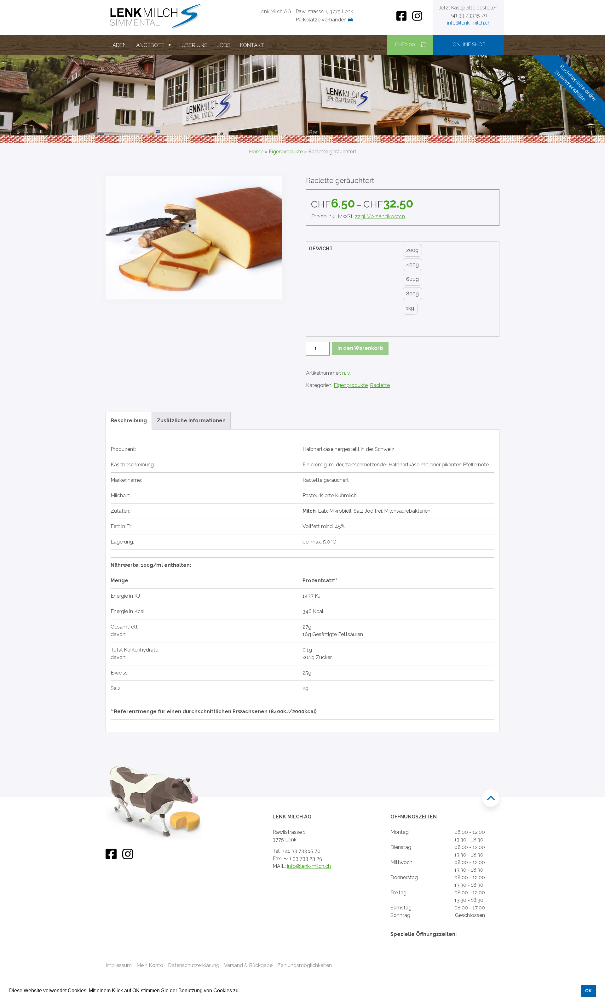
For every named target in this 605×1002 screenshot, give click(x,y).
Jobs (224, 45)
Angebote (150, 45)
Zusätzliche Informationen (191, 421)
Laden (118, 45)
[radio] (412, 250)
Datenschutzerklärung (193, 965)
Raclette (380, 385)
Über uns (195, 45)
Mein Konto (149, 965)
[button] (242, 991)
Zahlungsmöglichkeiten (304, 965)
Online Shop (468, 45)
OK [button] (588, 990)
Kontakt (252, 45)
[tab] (129, 421)
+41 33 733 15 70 (469, 15)
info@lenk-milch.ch (469, 23)
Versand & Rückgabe (248, 965)
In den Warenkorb (360, 348)
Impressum (119, 965)
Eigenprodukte (286, 152)
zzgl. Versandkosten (380, 216)
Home (256, 152)
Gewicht (321, 249)
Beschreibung (129, 421)
